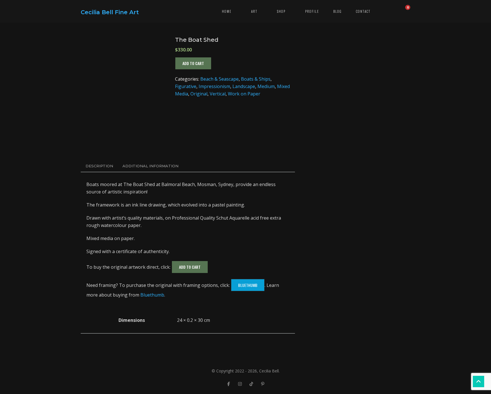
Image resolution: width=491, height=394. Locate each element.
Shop (281, 11)
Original (198, 94)
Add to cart (193, 63)
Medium (266, 86)
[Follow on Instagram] (240, 383)
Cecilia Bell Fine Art (110, 12)
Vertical (218, 94)
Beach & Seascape (219, 79)
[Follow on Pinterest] (262, 383)
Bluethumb (247, 285)
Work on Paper (244, 94)
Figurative (185, 86)
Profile (312, 11)
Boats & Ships (256, 79)
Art (254, 11)
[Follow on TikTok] (251, 383)
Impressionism (214, 86)
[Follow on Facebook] (228, 383)
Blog (337, 11)
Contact (363, 11)
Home (227, 11)
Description (99, 166)
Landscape (243, 86)
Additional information (150, 166)
